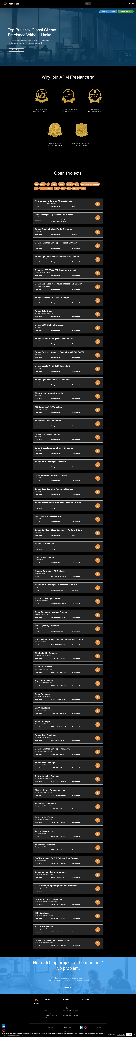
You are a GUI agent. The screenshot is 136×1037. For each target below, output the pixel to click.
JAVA (76, 184)
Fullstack (61, 184)
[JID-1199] (97, 806)
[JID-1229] (97, 669)
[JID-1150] (97, 724)
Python (57, 188)
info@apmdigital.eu (96, 1027)
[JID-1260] (97, 587)
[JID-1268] (97, 492)
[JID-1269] (97, 478)
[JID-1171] (97, 738)
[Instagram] (3, 1030)
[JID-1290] (97, 232)
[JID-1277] (97, 382)
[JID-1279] (97, 355)
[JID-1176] (97, 779)
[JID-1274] (97, 410)
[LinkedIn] (3, 1026)
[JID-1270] (97, 464)
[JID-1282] (97, 327)
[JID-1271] (97, 451)
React (63, 188)
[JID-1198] (97, 793)
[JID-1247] (97, 916)
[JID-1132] (97, 697)
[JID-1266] (97, 519)
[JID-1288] (97, 217)
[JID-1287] (97, 259)
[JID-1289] (97, 245)
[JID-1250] (97, 943)
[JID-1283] (97, 314)
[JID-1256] (97, 642)
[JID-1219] (97, 820)
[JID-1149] (97, 710)
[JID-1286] (97, 273)
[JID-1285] (97, 286)
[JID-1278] (97, 369)
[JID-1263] (97, 560)
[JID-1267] (97, 505)
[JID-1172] (97, 752)
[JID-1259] (97, 601)
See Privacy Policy (18, 1035)
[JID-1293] (97, 204)
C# (48, 184)
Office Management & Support (90, 184)
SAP (68, 188)
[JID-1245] (97, 902)
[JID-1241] (97, 861)
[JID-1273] (97, 423)
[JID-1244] (97, 888)
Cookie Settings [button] (112, 1034)
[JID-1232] (97, 834)
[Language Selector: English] (88, 3)
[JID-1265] (97, 533)
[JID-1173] (97, 765)
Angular (42, 184)
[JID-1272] (97, 437)
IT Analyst (70, 184)
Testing (83, 188)
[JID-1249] (97, 929)
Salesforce (75, 188)
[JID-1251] (97, 683)
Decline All (121, 1034)
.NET (36, 184)
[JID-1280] (97, 341)
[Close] (134, 1034)
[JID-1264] (97, 546)
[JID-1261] (97, 574)
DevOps (54, 184)
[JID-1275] (97, 396)
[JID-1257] (97, 628)
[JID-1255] (97, 656)
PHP (36, 188)
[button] (131, 4)
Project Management (46, 188)
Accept (129, 1034)
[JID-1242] (97, 875)
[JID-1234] (97, 847)
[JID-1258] (97, 615)
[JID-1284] (97, 300)
